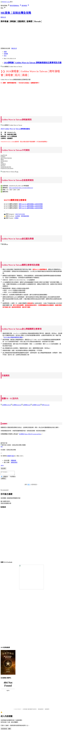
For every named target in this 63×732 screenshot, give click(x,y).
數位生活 (14, 48)
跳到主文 (3, 17)
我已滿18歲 (4, 728)
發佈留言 (3, 478)
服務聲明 (47, 709)
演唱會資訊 (14, 462)
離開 (9, 728)
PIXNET (19, 709)
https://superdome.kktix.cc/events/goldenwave (21, 187)
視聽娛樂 (13, 460)
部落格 (6, 53)
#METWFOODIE (20, 214)
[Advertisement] (31, 34)
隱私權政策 (40, 709)
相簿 (5, 51)
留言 (12, 456)
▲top (2, 465)
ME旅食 (17, 216)
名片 (5, 55)
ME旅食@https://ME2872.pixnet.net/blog (30, 434)
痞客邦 (9, 456)
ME (2, 446)
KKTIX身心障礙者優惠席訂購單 (13, 337)
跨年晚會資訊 (25, 216)
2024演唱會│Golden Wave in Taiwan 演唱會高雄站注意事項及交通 (32, 63)
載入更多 (3, 468)
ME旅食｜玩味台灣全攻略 (16, 12)
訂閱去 (16, 218)
